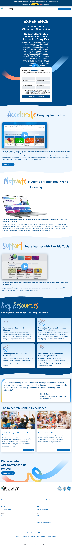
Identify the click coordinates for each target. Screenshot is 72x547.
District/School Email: (27, 85)
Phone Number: (40, 85)
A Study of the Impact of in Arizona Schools (17, 433)
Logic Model (45, 432)
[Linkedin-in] (35, 532)
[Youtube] (39, 532)
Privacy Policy (33, 91)
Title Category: (25, 80)
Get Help (25, 4)
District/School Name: (41, 80)
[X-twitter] (27, 532)
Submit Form (36, 96)
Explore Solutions (53, 1)
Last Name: (39, 76)
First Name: (25, 76)
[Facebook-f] (31, 532)
